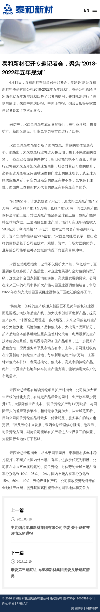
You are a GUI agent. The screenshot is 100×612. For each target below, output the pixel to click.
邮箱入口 (23, 603)
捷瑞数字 (77, 608)
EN (86, 10)
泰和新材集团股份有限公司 (31, 598)
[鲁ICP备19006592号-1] (79, 598)
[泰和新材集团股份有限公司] (27, 9)
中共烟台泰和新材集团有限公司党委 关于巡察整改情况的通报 (50, 530)
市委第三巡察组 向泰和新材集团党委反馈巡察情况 (50, 572)
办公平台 (8, 603)
